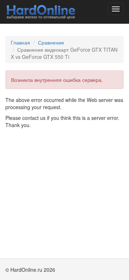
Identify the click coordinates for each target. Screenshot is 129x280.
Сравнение (51, 42)
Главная (20, 42)
